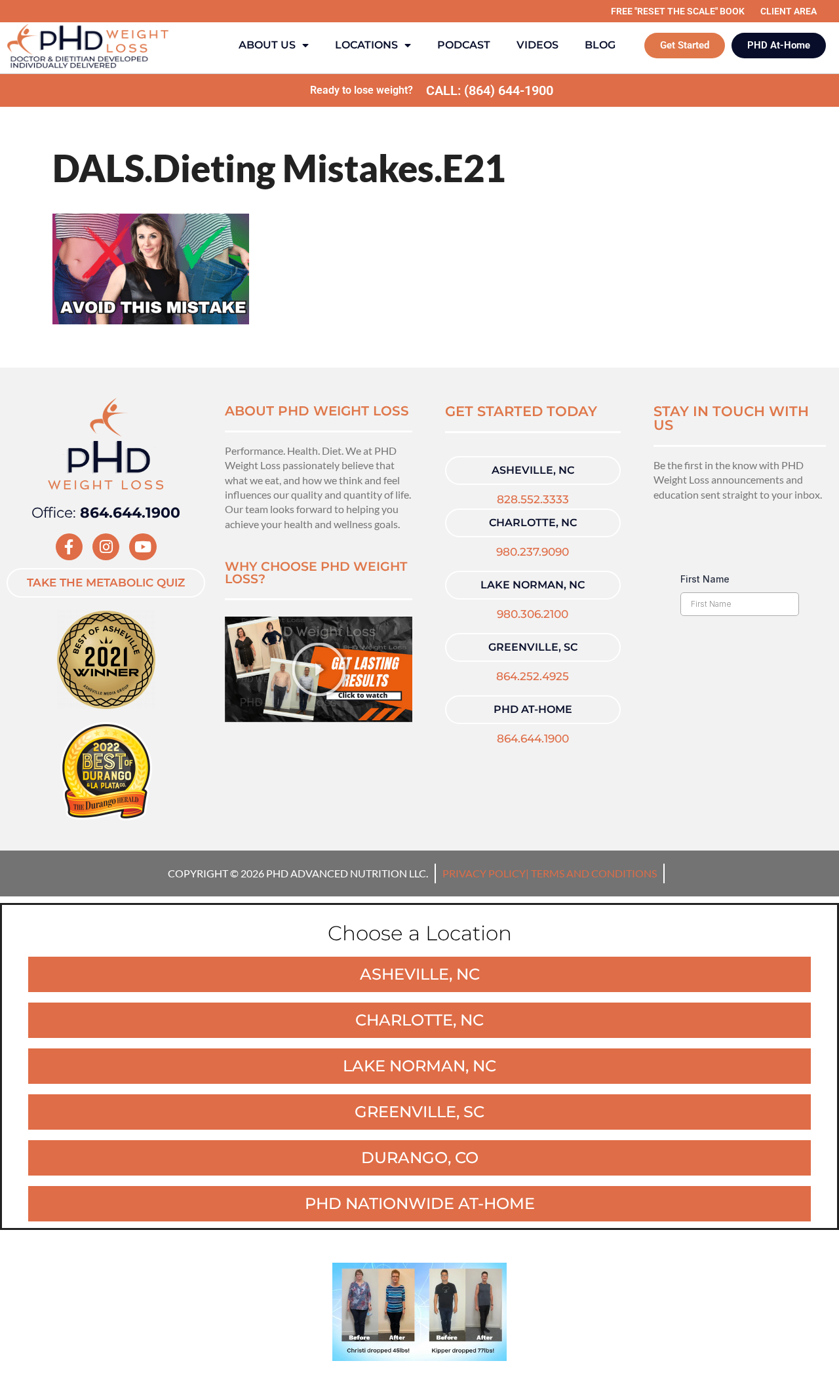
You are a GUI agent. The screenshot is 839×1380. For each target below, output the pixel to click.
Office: (105, 513)
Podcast (463, 45)
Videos (537, 45)
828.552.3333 (533, 499)
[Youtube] (142, 546)
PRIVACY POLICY (484, 873)
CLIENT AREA (788, 11)
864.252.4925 (532, 676)
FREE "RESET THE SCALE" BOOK (678, 11)
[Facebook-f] (69, 546)
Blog (600, 45)
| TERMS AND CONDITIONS (591, 873)
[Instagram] (105, 546)
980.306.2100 (532, 614)
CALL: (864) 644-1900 (489, 90)
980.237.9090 (532, 551)
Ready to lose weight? (361, 90)
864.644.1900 (533, 738)
